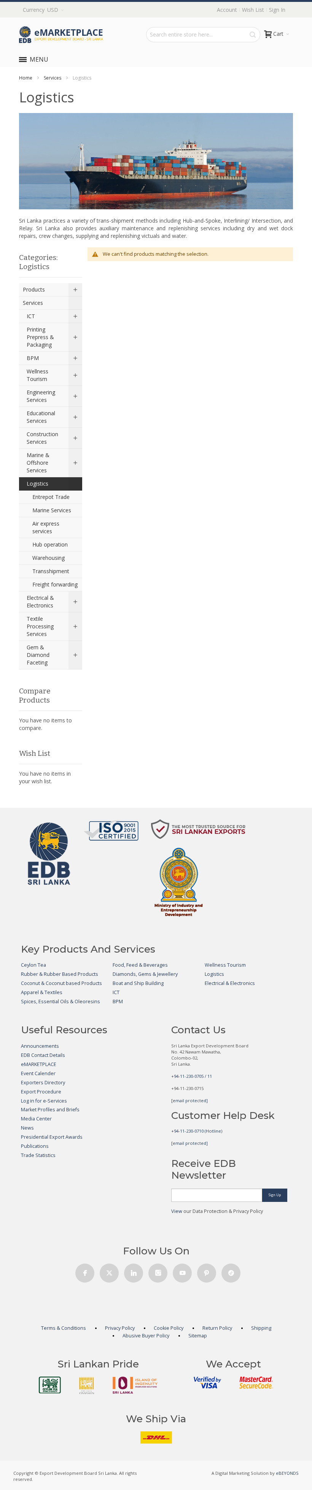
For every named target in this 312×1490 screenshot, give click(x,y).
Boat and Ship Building (138, 983)
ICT (116, 992)
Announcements (40, 1046)
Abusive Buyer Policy (146, 1335)
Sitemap (197, 1335)
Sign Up (275, 1194)
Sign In (277, 9)
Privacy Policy (120, 1328)
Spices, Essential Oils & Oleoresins (60, 1001)
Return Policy (217, 1328)
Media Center (36, 1119)
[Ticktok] (230, 1271)
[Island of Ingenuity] (135, 1385)
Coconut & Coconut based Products (61, 983)
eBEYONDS (287, 1473)
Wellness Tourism (225, 965)
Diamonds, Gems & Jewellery (145, 974)
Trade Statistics (38, 1155)
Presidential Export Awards (52, 1137)
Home (25, 78)
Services (52, 78)
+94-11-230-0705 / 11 (191, 1076)
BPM (118, 1001)
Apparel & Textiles (41, 992)
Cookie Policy (168, 1328)
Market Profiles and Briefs (50, 1109)
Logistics (214, 974)
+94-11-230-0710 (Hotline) (196, 1131)
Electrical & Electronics (230, 983)
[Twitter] (109, 1271)
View (176, 1211)
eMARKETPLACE (38, 1064)
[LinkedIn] (133, 1271)
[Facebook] (84, 1271)
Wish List (253, 9)
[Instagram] (157, 1271)
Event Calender (38, 1073)
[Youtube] (182, 1271)
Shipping (261, 1328)
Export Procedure (41, 1091)
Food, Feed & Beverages (140, 965)
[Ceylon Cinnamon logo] (86, 1385)
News (27, 1128)
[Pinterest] (206, 1271)
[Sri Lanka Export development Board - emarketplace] (61, 34)
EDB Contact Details (43, 1055)
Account (227, 9)
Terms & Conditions (63, 1328)
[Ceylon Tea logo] (50, 1385)
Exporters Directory (43, 1082)
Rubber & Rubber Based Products (59, 974)
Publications (35, 1146)
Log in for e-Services (44, 1101)
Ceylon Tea (33, 965)
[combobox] (203, 34)
